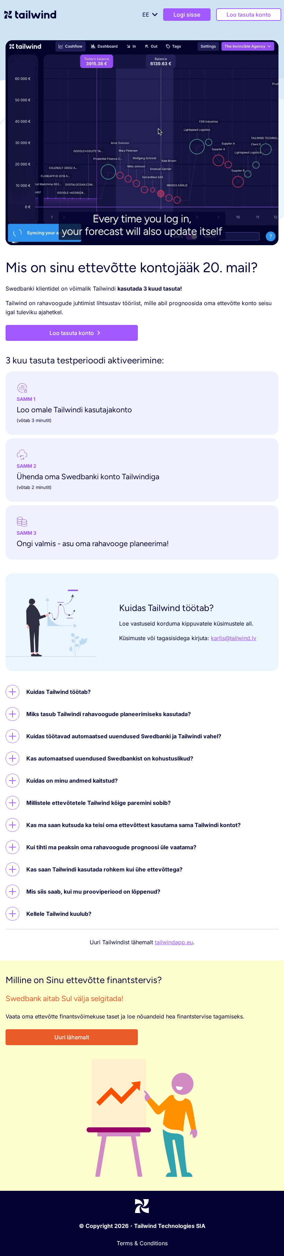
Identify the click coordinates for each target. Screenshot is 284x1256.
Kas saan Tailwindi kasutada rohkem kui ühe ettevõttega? (104, 869)
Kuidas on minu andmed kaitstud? (72, 780)
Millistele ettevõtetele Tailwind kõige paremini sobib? (98, 802)
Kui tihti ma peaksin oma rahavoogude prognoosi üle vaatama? (111, 847)
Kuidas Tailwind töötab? (58, 691)
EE (145, 14)
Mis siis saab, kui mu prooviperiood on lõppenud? (93, 891)
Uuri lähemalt (71, 1037)
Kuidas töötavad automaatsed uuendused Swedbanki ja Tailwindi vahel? (123, 736)
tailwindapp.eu (174, 942)
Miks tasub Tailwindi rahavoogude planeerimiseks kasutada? (108, 714)
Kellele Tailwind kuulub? (58, 913)
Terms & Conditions (142, 1243)
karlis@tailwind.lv (233, 638)
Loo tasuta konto (249, 14)
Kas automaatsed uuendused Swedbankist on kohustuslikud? (109, 758)
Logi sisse (187, 14)
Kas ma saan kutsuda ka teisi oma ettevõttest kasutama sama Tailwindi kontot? (133, 824)
